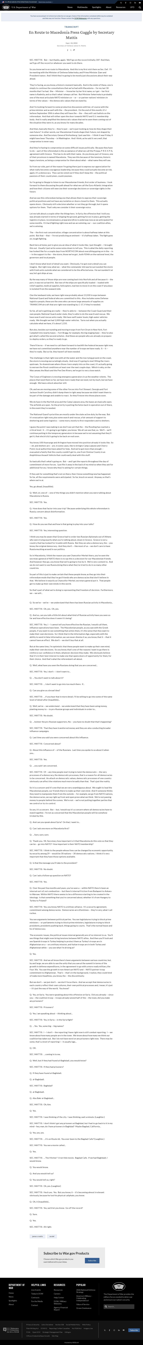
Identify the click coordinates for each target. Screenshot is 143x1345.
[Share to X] (71, 50)
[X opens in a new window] (121, 2)
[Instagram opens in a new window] (130, 2)
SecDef (52, 1236)
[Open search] (140, 7)
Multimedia (82, 7)
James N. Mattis (37, 1236)
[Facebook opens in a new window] (125, 2)
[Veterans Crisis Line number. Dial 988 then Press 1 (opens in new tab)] (11, 1330)
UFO (132, 7)
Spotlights (96, 7)
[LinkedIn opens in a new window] (135, 2)
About (108, 7)
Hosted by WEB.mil (71, 1342)
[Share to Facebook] (67, 50)
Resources (120, 7)
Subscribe (92, 1260)
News (70, 7)
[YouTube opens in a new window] (139, 2)
